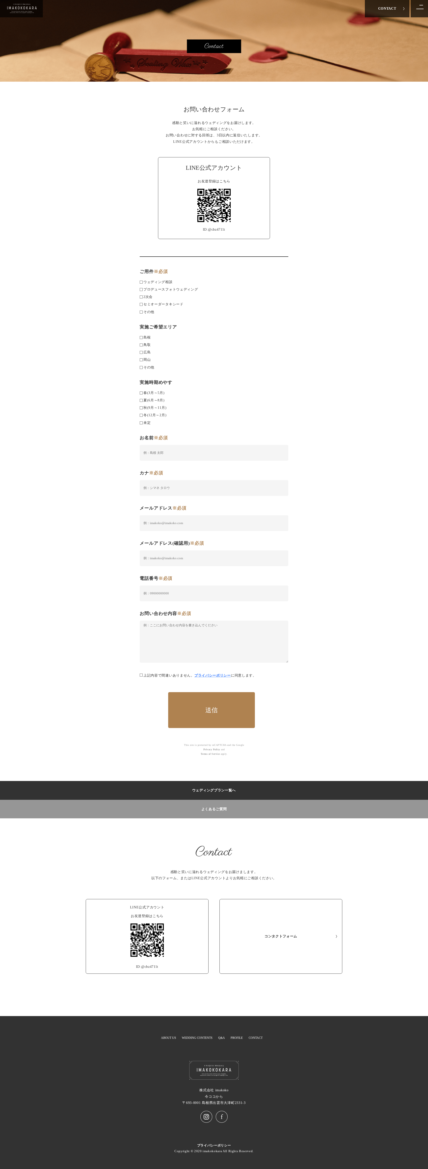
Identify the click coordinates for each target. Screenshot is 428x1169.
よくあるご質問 (214, 809)
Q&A (221, 1038)
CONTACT (387, 8)
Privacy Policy (211, 749)
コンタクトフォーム (281, 936)
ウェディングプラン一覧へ (214, 790)
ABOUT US (168, 1038)
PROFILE (237, 1038)
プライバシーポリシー (212, 675)
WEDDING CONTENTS (197, 1038)
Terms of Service (210, 754)
